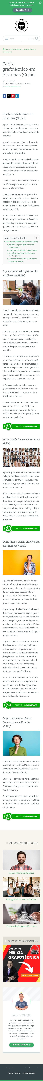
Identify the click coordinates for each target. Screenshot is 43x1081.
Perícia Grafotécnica (13, 86)
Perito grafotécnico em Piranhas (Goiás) (22, 241)
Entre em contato (20, 1045)
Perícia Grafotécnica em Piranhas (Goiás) (23, 250)
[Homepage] (21, 26)
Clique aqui (21, 10)
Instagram (18, 1073)
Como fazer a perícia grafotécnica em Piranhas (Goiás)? (22, 254)
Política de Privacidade (28, 1073)
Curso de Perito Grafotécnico (21, 873)
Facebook (10, 1073)
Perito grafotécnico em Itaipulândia (21, 899)
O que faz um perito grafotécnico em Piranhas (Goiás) (21, 246)
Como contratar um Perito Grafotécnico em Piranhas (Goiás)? (23, 260)
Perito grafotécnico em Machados (21, 926)
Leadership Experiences (9, 1068)
